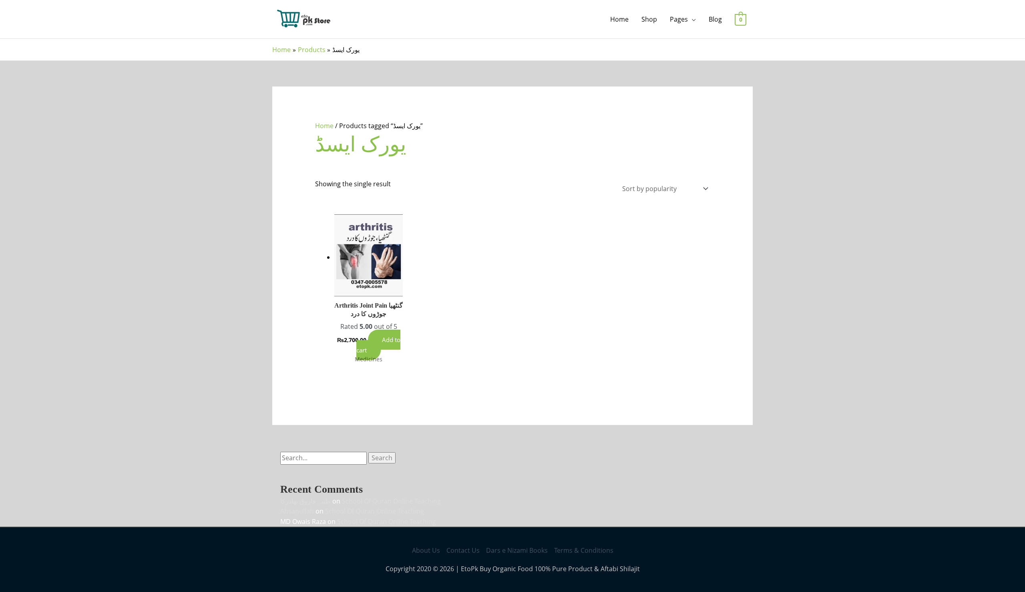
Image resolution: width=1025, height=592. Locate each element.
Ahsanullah (297, 511)
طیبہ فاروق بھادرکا (305, 501)
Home (619, 19)
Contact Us (463, 550)
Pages (679, 19)
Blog (715, 19)
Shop (649, 19)
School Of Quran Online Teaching (391, 501)
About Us (426, 550)
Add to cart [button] (378, 345)
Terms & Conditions (583, 550)
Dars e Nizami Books (517, 550)
